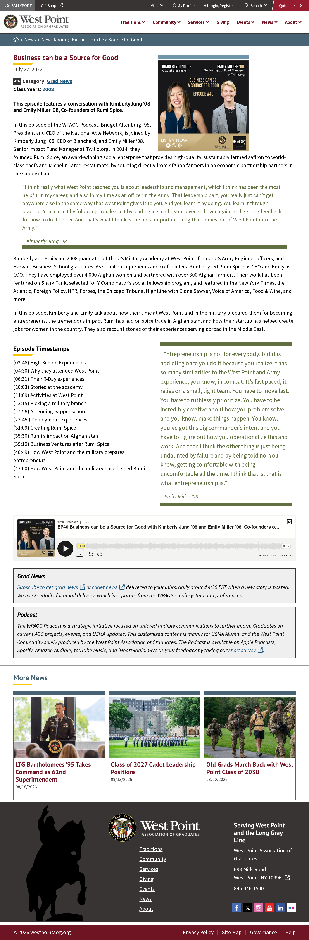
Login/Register (221, 5)
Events (147, 888)
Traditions (150, 849)
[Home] (16, 39)
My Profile (185, 5)
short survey (242, 650)
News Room (53, 39)
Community (152, 858)
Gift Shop (49, 5)
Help (290, 932)
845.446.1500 (249, 888)
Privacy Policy (198, 932)
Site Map (232, 932)
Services (148, 868)
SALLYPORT (21, 5)
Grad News (59, 81)
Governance (263, 932)
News (30, 39)
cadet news (105, 587)
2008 (48, 89)
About (146, 908)
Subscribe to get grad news (47, 587)
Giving (146, 878)
